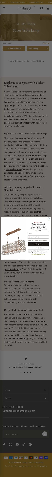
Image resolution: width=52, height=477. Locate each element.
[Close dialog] (49, 219)
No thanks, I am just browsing (38, 248)
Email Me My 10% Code (38, 244)
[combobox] (30, 237)
